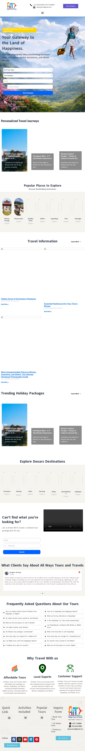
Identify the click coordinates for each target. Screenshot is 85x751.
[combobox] (5, 86)
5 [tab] (50, 174)
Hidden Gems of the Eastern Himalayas (18, 299)
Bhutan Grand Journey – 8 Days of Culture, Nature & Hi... (14, 156)
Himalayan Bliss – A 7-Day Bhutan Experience (42, 157)
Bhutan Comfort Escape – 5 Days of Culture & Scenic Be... (70, 156)
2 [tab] (40, 174)
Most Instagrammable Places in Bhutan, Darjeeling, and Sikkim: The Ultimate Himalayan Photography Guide (18, 374)
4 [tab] (47, 174)
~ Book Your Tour (56, 718)
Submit (21, 552)
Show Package (28, 93)
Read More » (5, 304)
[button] (42, 12)
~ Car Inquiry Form (56, 724)
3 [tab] (43, 174)
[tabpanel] (14, 150)
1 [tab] (37, 174)
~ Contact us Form (56, 730)
